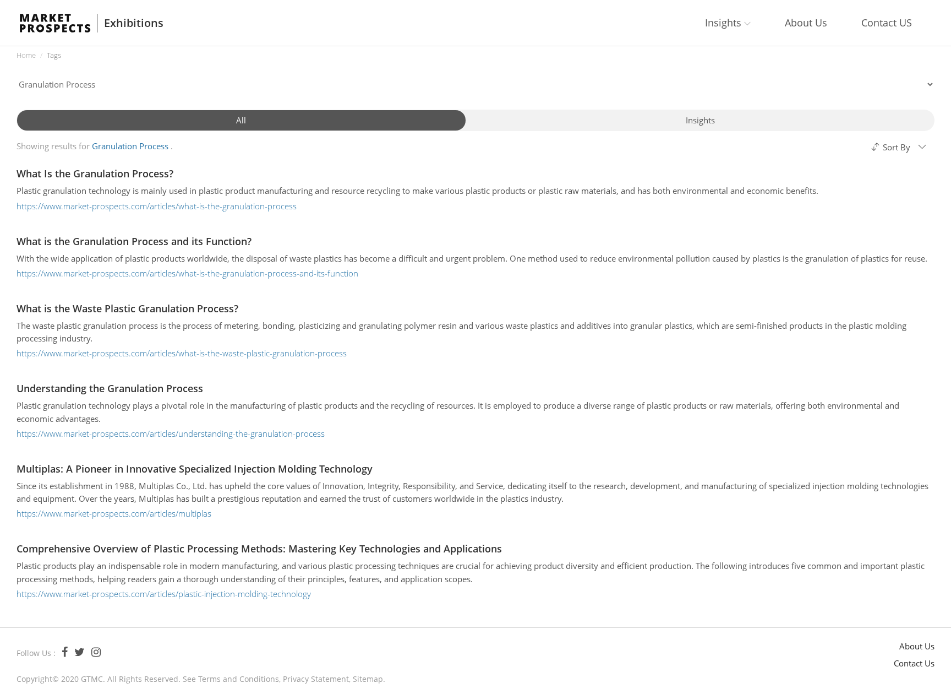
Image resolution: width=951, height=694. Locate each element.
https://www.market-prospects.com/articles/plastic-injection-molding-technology (164, 593)
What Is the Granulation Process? (95, 173)
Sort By (896, 147)
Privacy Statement (316, 679)
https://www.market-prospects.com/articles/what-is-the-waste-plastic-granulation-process (182, 353)
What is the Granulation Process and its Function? (134, 241)
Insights (700, 120)
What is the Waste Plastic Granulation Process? (127, 308)
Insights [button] (724, 22)
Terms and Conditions (238, 679)
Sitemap (368, 679)
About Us (806, 22)
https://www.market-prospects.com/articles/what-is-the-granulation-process (157, 206)
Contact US (886, 22)
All (241, 120)
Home (26, 55)
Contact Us (914, 663)
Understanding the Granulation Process (110, 388)
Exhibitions (133, 23)
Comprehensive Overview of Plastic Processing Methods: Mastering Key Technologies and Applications (259, 548)
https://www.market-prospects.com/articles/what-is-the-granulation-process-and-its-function (187, 273)
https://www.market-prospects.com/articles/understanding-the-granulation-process (171, 433)
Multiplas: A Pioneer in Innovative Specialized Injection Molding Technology (195, 468)
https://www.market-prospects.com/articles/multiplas (114, 513)
